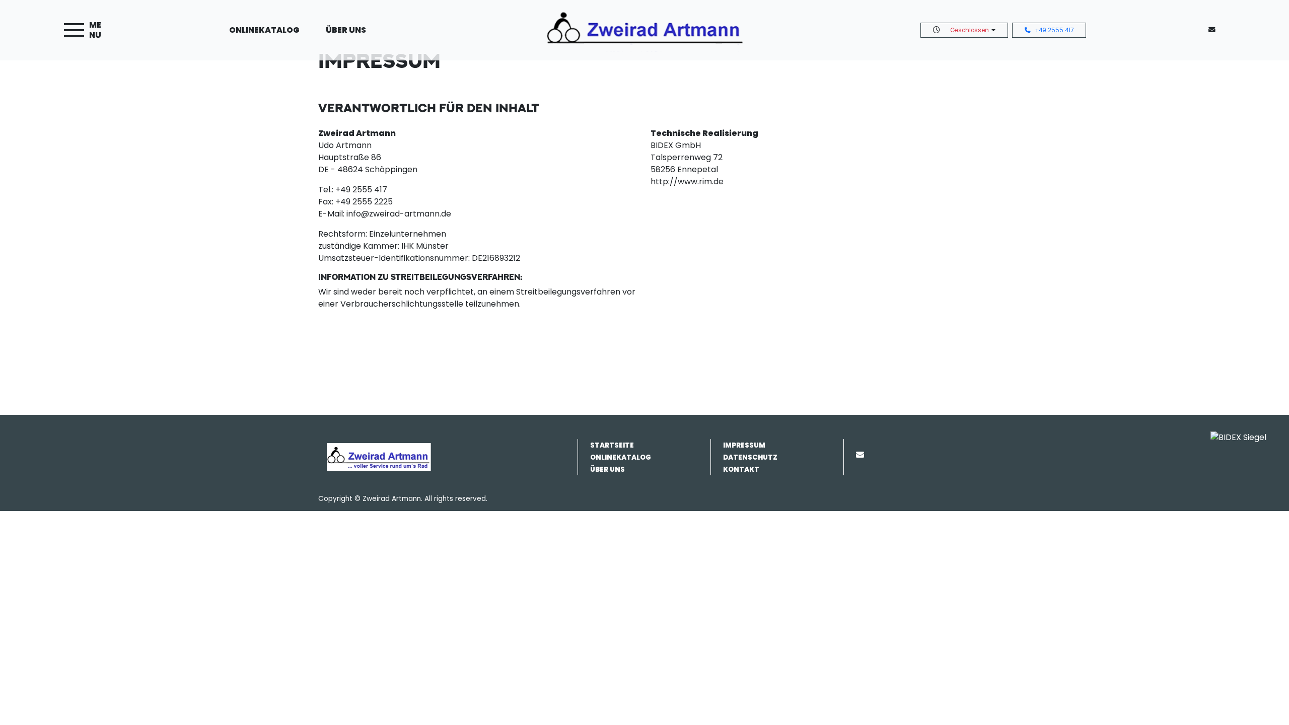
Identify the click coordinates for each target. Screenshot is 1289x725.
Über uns (346, 30)
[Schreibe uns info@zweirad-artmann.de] (1214, 30)
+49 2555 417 (1054, 30)
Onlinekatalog (264, 30)
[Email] (862, 455)
